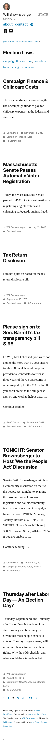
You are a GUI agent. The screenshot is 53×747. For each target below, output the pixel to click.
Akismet (32, 714)
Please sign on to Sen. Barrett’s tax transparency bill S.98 (22, 335)
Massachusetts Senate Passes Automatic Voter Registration (21, 173)
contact (21, 24)
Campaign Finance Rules (19, 136)
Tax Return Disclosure (15, 257)
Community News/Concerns (21, 682)
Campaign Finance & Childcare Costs (25, 84)
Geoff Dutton (13, 422)
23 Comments (14, 690)
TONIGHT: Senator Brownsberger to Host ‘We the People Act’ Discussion (25, 458)
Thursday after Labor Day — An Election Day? (26, 599)
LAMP (37, 710)
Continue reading (16, 407)
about (8, 24)
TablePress (41, 714)
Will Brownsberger (17, 14)
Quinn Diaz (12, 132)
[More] (31, 24)
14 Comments (14, 140)
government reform (13, 41)
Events (37, 566)
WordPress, (8, 714)
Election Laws (14, 231)
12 (30, 698)
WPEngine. (8, 722)
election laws (31, 41)
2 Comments (13, 570)
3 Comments (34, 303)
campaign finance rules (17, 61)
